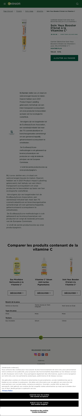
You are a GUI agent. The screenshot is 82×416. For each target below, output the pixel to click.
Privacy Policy (7, 390)
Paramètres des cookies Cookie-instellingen (39, 411)
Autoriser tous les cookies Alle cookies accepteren (39, 395)
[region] (41, 390)
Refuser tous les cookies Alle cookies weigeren (39, 403)
